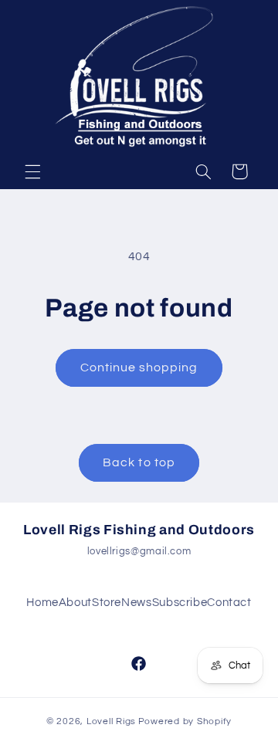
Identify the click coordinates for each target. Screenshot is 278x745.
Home (42, 602)
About (75, 602)
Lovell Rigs (111, 721)
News (136, 602)
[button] (32, 171)
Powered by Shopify (185, 721)
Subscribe (180, 602)
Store (106, 602)
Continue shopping (139, 367)
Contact (229, 602)
